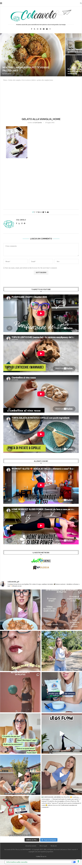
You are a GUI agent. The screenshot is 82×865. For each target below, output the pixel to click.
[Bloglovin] (50, 29)
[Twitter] (34, 29)
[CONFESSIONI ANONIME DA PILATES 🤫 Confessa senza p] (62, 816)
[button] (4, 55)
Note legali (43, 846)
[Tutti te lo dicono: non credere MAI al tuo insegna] (20, 692)
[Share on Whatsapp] (41, 212)
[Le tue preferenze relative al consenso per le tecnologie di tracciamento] (78, 861)
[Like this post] (34, 212)
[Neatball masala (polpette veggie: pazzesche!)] (32, 54)
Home (5, 80)
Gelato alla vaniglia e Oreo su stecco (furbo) (22, 80)
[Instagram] (37, 29)
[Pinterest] (40, 29)
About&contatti (30, 846)
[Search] (81, 3)
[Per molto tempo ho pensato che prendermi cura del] (62, 651)
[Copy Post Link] (45, 212)
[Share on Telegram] (43, 212)
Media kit (54, 846)
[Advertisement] (41, 99)
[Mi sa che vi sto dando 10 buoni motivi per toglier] (62, 609)
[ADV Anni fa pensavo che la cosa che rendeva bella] (20, 816)
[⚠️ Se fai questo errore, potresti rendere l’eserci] (62, 775)
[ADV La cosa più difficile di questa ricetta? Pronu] (62, 692)
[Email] (47, 29)
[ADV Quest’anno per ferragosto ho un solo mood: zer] (20, 733)
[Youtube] (43, 29)
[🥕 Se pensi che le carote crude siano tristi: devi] (20, 609)
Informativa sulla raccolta (16, 862)
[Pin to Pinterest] (39, 212)
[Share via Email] (48, 212)
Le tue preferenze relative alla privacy (50, 862)
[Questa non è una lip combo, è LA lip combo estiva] (20, 651)
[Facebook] (31, 29)
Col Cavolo (7, 74)
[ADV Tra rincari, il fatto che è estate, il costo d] (20, 775)
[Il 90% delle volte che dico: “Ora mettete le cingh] (62, 733)
